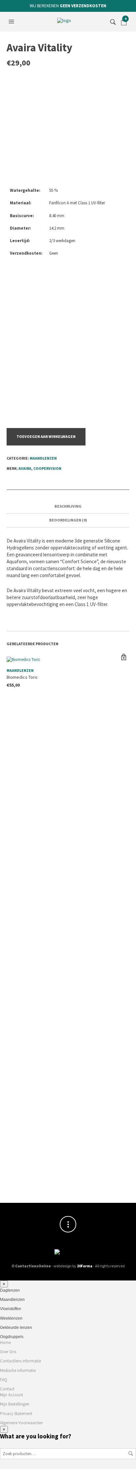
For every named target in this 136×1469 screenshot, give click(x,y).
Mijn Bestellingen (14, 1404)
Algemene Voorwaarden (21, 1423)
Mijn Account (11, 1395)
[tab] (68, 507)
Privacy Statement (16, 1413)
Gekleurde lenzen (16, 1327)
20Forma (84, 1265)
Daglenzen (10, 1290)
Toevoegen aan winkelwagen (46, 436)
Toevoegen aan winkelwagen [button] (123, 657)
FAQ (3, 1379)
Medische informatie (18, 1370)
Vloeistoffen (10, 1308)
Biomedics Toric (22, 677)
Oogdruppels (11, 1336)
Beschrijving (68, 506)
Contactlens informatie (20, 1361)
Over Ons (8, 1352)
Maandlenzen (43, 458)
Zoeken (130, 1453)
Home (5, 1342)
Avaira (24, 468)
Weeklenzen (11, 1318)
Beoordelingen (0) (68, 520)
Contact (7, 1389)
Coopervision (47, 468)
